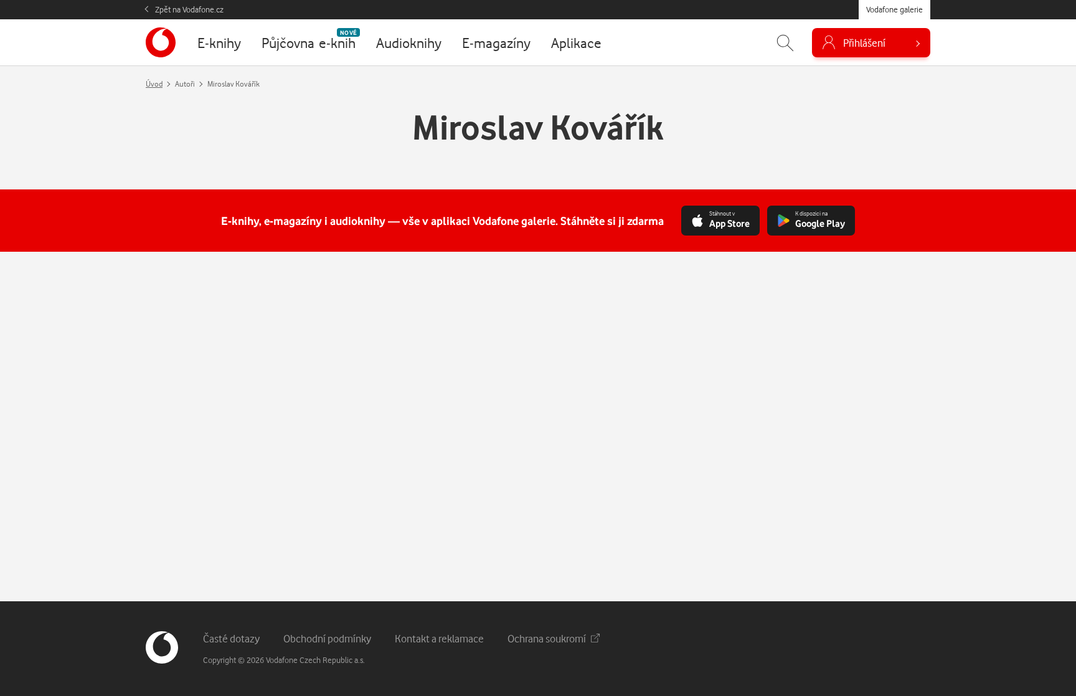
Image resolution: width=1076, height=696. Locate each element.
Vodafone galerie (894, 9)
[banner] (161, 42)
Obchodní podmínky (327, 638)
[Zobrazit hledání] (785, 42)
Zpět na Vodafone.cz (189, 9)
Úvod (154, 83)
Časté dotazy (231, 638)
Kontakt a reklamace (439, 638)
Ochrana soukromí (546, 638)
